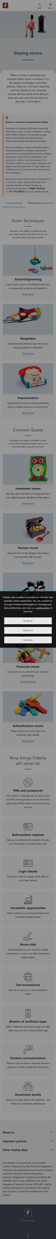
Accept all (28, 621)
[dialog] (28, 619)
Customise (28, 640)
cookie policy (42, 608)
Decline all (28, 630)
